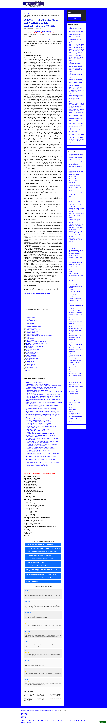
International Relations (74, 316)
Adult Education (29, 316)
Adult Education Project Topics (76, 161)
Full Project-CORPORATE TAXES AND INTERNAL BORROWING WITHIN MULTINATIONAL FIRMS (55, 696)
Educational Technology (74, 255)
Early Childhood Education (32, 331)
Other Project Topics (74, 364)
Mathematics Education (31, 355)
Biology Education (30, 323)
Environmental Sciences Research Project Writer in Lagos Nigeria (41, 408)
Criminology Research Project (33, 329)
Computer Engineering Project (33, 326)
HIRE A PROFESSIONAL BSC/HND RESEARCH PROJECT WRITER (41, 456)
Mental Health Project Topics (76, 349)
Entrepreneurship (30, 340)
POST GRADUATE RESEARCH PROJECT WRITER (37, 442)
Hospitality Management (75, 298)
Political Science (30, 361)
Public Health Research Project (33, 365)
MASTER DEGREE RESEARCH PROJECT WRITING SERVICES (40, 447)
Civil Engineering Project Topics (76, 213)
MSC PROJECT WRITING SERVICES (34, 382)
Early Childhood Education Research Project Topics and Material (75, 240)
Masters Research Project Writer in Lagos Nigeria (38, 388)
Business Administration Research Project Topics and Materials (75, 201)
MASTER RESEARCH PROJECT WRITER (35, 445)
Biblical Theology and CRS (32, 322)
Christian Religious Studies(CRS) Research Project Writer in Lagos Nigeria (43, 414)
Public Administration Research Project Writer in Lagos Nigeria (41, 426)
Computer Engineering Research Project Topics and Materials (75, 221)
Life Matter (71, 319)
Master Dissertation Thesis (75, 335)
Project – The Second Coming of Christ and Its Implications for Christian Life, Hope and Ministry (76, 46)
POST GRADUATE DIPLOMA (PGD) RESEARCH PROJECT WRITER (41, 444)
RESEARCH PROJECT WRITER (33, 451)
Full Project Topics (73, 284)
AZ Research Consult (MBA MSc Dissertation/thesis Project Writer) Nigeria (39, 710)
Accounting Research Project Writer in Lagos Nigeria (38, 420)
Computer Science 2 (31, 328)
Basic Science (72, 182)
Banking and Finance (73, 180)
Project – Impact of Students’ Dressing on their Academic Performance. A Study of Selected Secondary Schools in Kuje (76, 98)
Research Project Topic (74, 397)
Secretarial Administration (75, 400)
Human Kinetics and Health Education (35, 346)
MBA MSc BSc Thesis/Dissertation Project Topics (75, 341)
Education (28, 470)
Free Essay (71, 277)
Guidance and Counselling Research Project (36, 343)
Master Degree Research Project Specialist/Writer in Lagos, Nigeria (42, 462)
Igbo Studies (72, 308)
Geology (71, 289)
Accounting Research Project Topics (34, 28)
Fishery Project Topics (74, 273)
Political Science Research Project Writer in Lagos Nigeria (40, 418)
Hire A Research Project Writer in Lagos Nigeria (37, 464)
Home (52, 2)
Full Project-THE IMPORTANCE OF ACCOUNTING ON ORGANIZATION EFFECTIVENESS (41, 697)
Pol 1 (70, 371)
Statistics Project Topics (74, 409)
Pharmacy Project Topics (75, 366)
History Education (30, 344)
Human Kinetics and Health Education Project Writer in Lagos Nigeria (42, 411)
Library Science (72, 318)
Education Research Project (32, 334)
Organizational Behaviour (32, 358)
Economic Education (30, 332)
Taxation (71, 411)
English (27, 337)
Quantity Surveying (73, 393)
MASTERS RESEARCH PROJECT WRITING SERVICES (38, 450)
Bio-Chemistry (72, 190)
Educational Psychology (74, 253)
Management (29, 347)
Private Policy (72, 378)
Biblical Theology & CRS (31, 320)
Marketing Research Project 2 (33, 352)
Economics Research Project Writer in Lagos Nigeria (38, 421)
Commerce (71, 217)
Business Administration (31, 325)
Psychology (28, 362)
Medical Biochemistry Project (33, 356)
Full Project (71, 282)
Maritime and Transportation (32, 349)
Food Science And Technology (76, 275)
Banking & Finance (30, 319)
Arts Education (72, 176)
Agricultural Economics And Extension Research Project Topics (75, 168)
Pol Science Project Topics (75, 373)
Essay (70, 2)
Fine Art (70, 271)
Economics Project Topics (75, 243)
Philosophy (71, 367)
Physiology (71, 369)
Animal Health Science (74, 174)
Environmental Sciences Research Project (36, 341)
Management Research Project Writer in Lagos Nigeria (39, 423)
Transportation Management (33, 368)
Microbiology (72, 351)
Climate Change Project (74, 215)
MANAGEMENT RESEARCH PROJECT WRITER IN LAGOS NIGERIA (42, 405)
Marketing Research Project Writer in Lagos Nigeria (38, 424)
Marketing (28, 350)
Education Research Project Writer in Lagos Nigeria (38, 406)
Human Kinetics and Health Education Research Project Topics (75, 302)
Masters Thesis (61, 2)
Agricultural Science (30, 317)
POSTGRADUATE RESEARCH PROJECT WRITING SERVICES (40, 448)
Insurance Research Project (75, 314)
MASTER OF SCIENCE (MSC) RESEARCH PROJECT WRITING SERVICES (43, 441)
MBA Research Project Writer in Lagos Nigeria (37, 390)
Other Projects (29, 359)
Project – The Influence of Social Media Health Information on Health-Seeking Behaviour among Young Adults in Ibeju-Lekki (76, 39)
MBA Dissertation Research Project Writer (36, 430)
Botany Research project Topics (76, 198)
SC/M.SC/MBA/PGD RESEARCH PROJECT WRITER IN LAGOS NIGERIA (43, 460)
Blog (70, 196)
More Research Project (31, 367)
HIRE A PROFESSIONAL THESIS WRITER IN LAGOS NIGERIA (40, 459)
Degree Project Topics (74, 229)
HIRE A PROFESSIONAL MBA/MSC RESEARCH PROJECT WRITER (41, 457)
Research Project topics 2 (75, 398)
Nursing (28, 370)
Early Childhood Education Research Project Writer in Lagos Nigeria (42, 412)
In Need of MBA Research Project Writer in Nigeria (38, 429)
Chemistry (71, 211)
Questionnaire (72, 395)
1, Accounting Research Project (31, 312)
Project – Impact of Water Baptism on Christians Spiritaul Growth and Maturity (76, 74)
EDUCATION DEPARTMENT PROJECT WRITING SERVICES (40, 433)
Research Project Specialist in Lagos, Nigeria (37, 465)
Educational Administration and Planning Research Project (39, 335)
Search (69, 12)
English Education (30, 338)
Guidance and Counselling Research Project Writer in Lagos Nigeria (42, 409)
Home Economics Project (75, 296)
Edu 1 (70, 245)
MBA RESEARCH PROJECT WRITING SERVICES (37, 384)
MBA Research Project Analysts (33, 427)
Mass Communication (31, 353)
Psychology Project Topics (75, 382)
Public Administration (31, 364)
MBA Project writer (30, 432)
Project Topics (79, 2)
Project (70, 380)
